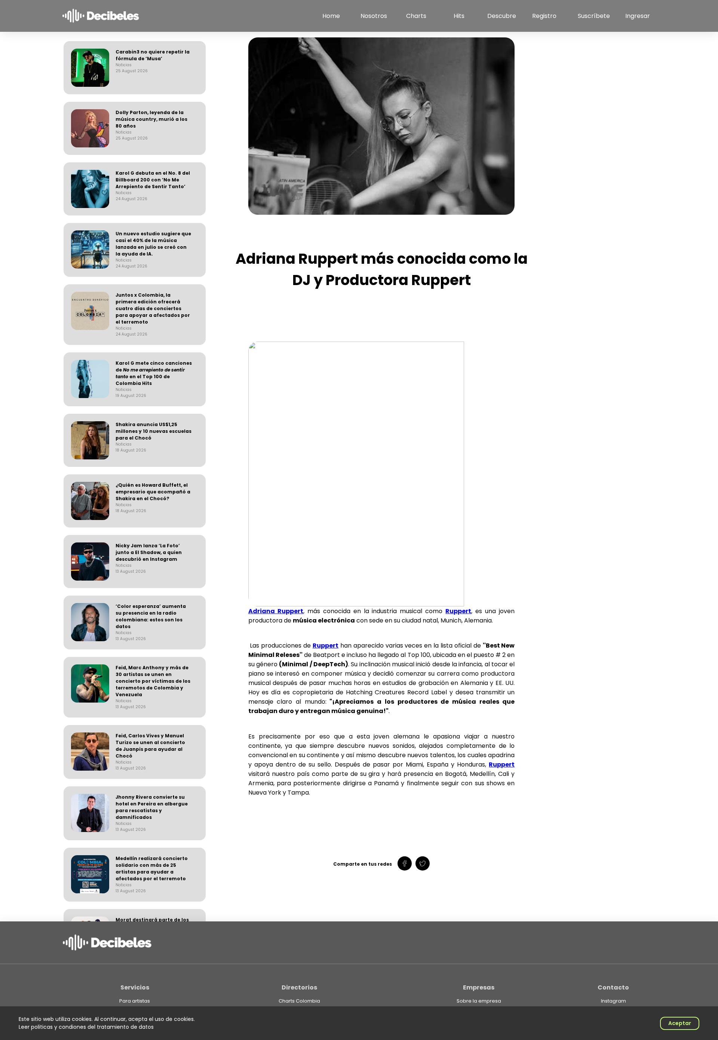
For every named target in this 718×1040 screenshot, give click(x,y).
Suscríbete (594, 16)
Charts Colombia (299, 1001)
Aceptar (679, 1023)
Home (331, 16)
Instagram (613, 1001)
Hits (459, 16)
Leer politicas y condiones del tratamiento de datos (86, 1027)
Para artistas (134, 1001)
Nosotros (373, 16)
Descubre (501, 16)
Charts (416, 16)
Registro (544, 16)
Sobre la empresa (479, 1001)
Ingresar (637, 16)
